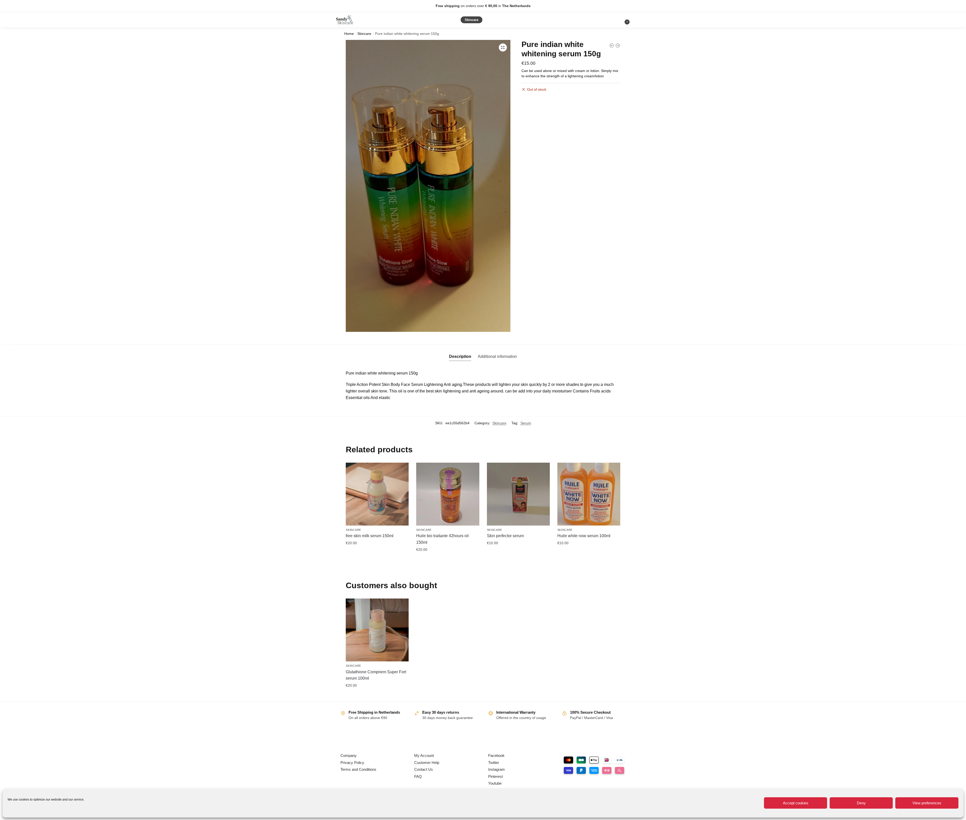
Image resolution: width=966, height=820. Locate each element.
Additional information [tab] (497, 356)
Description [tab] (460, 356)
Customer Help (426, 762)
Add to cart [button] (377, 554)
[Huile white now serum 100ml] (588, 494)
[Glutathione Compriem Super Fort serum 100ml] (377, 630)
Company (348, 755)
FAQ (418, 776)
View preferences (926, 803)
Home (349, 34)
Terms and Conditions (358, 769)
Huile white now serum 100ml (583, 536)
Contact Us (423, 769)
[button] (503, 47)
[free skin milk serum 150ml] (377, 494)
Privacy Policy (352, 762)
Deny (861, 803)
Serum (526, 423)
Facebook (496, 755)
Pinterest (495, 776)
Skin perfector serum (505, 536)
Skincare (364, 34)
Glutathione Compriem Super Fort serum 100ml (376, 675)
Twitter (493, 762)
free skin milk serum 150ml (369, 536)
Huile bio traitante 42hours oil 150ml (442, 539)
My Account (424, 755)
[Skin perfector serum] (518, 494)
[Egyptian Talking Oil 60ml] (617, 45)
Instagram (496, 769)
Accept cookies (795, 803)
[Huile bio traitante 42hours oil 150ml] (447, 494)
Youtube (495, 783)
